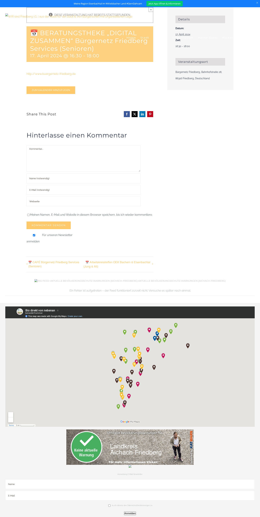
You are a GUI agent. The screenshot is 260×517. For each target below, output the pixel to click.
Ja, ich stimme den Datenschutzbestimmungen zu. (132, 505)
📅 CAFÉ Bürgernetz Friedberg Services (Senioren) (53, 264)
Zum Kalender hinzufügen (51, 90)
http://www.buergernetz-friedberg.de (51, 74)
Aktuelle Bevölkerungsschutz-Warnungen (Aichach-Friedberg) (182, 280)
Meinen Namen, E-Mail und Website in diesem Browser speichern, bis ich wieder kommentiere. (91, 214)
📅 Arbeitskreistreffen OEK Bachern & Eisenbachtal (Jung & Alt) (116, 264)
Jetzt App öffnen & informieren (165, 3)
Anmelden (130, 513)
